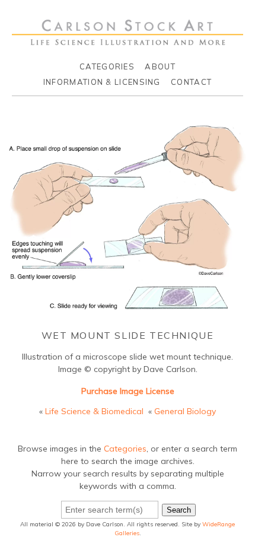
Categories (107, 66)
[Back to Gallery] (128, 312)
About (160, 66)
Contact (191, 82)
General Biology (185, 411)
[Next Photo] (251, 222)
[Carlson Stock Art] (127, 40)
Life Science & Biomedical (94, 411)
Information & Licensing (102, 82)
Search (179, 510)
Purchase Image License (127, 391)
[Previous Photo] (3, 222)
